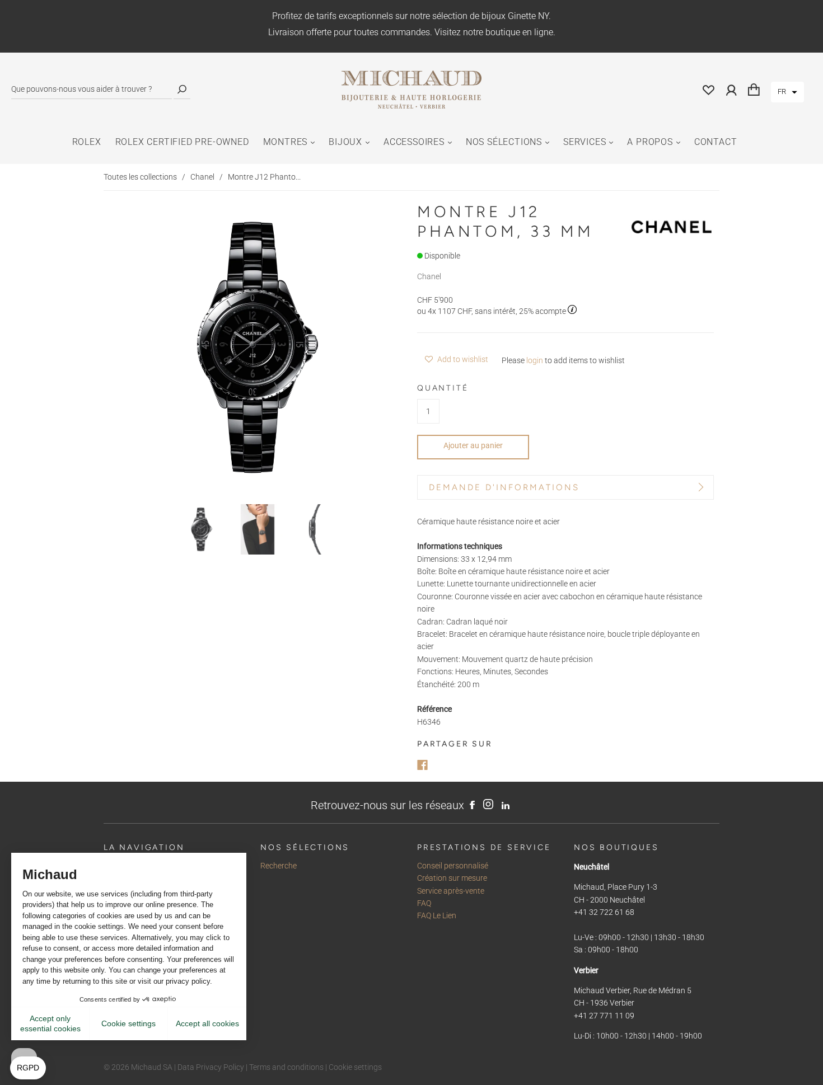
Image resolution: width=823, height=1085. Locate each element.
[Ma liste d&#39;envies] (709, 89)
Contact (715, 142)
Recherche (278, 865)
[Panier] (754, 89)
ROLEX (86, 142)
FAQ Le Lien (436, 915)
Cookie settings (355, 1067)
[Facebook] (422, 765)
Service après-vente (450, 890)
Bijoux (345, 142)
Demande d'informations (504, 487)
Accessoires (414, 142)
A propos (649, 142)
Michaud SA (151, 1067)
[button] (787, 92)
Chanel (202, 176)
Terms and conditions (286, 1067)
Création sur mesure (452, 877)
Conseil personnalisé (452, 865)
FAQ (424, 903)
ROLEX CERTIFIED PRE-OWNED (182, 142)
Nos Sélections (504, 142)
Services (584, 142)
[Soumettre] (182, 89)
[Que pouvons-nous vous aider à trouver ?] (91, 89)
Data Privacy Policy (210, 1067)
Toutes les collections (140, 176)
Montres (285, 142)
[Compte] (731, 89)
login (534, 360)
